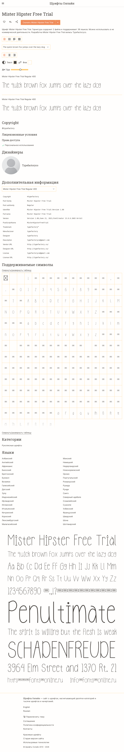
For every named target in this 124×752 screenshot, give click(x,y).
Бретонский (8, 474)
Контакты (27, 729)
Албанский (7, 458)
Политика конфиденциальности (38, 725)
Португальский (70, 478)
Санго (66, 493)
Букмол (5, 478)
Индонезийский (9, 497)
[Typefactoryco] (11, 165)
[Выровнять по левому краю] (4, 55)
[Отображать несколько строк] (14, 39)
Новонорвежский (71, 470)
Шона (65, 520)
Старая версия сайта (33, 738)
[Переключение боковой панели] (3, 3)
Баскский (6, 470)
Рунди (66, 489)
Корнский (6, 516)
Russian (26, 711)
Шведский (68, 516)
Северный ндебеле (72, 497)
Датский (6, 489)
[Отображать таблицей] (19, 39)
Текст (9, 62)
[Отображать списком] (4, 39)
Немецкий (68, 462)
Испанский (7, 505)
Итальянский (8, 508)
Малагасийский (9, 524)
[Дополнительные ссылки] (57, 22)
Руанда (66, 485)
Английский (7, 462)
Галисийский (8, 485)
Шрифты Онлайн (62, 3)
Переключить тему (35, 717)
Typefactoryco (79, 32)
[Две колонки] (9, 39)
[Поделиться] (16, 21)
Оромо (66, 474)
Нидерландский (70, 466)
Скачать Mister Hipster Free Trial (38, 22)
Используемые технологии (36, 742)
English (26, 707)
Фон (25, 62)
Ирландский (8, 501)
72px (8, 69)
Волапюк (6, 481)
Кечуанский (7, 512)
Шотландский (69, 524)
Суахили (67, 505)
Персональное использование (19, 145)
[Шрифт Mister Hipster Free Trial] (62, 608)
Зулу (4, 493)
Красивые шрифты (32, 734)
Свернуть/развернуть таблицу (16, 270)
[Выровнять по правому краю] (14, 55)
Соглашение (29, 721)
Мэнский (67, 458)
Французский (69, 512)
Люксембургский (10, 520)
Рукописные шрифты (12, 445)
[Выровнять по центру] (9, 55)
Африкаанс (7, 466)
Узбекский (68, 508)
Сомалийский (69, 501)
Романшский (69, 481)
